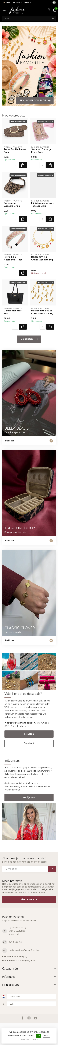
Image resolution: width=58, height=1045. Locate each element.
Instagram (29, 734)
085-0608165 (15, 942)
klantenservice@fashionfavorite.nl (24, 950)
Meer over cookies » (29, 1039)
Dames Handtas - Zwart (13, 312)
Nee (46, 1035)
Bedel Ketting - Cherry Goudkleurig (42, 258)
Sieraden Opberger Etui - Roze (41, 150)
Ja (38, 1035)
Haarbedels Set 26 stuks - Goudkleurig (42, 312)
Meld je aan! (29, 797)
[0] (54, 10)
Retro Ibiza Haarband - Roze (13, 258)
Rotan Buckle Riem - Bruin (15, 150)
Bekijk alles (27, 339)
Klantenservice (29, 899)
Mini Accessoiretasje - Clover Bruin (42, 204)
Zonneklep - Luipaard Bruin (12, 204)
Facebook (29, 743)
